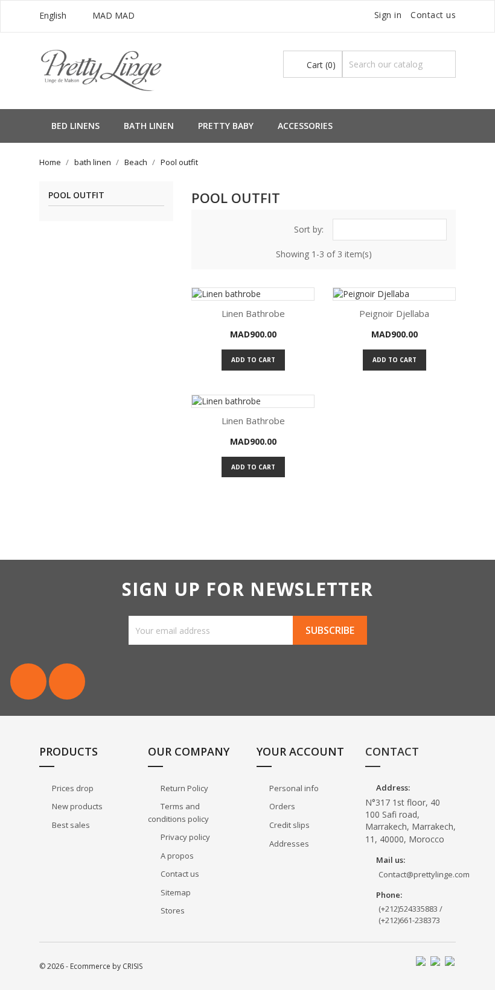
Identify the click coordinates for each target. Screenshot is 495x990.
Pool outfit (76, 195)
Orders (281, 806)
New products (76, 806)
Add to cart (253, 360)
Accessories (305, 125)
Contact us (433, 14)
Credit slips (288, 824)
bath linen (149, 125)
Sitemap (175, 892)
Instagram (67, 681)
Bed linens (75, 125)
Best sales (70, 824)
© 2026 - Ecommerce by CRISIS (90, 966)
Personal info (293, 788)
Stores (172, 910)
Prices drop (72, 788)
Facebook (28, 681)
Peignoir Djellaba (394, 313)
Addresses (288, 843)
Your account (300, 751)
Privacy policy (184, 837)
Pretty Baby (226, 125)
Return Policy (183, 788)
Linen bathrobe (253, 313)
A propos (176, 855)
